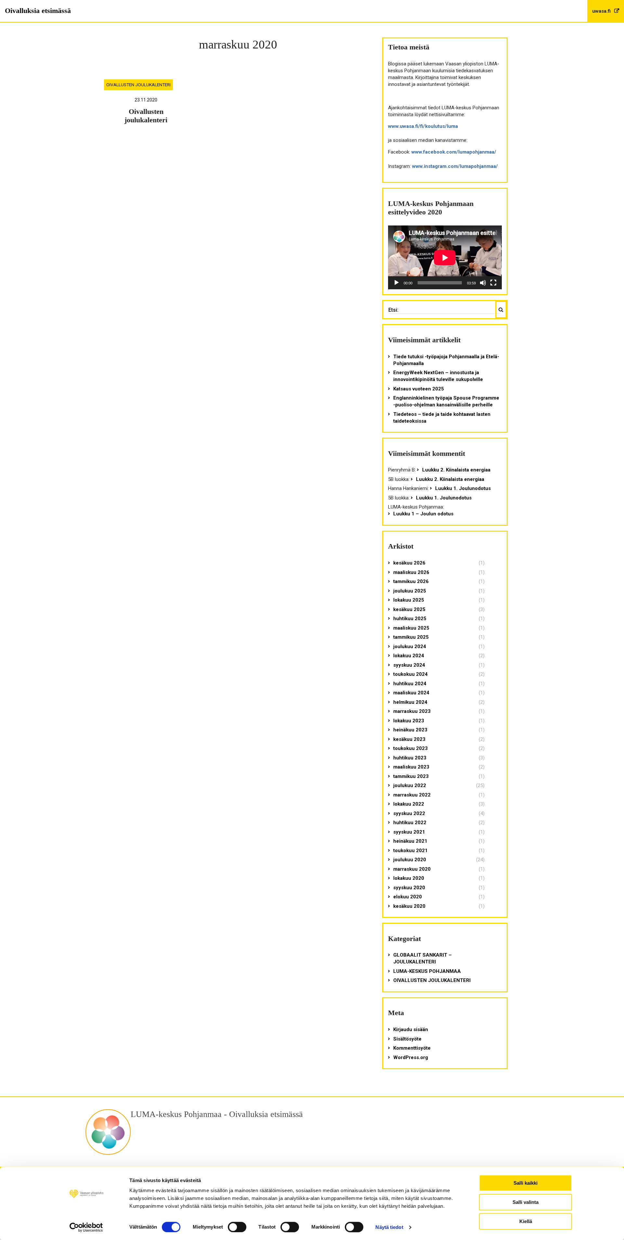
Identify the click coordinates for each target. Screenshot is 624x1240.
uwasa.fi (602, 11)
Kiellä (525, 1221)
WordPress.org (410, 1057)
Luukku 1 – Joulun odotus (423, 514)
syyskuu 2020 (409, 888)
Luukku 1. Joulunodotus (463, 488)
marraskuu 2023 (412, 711)
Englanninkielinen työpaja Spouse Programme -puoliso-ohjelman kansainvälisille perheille (446, 401)
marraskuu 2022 (412, 795)
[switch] (237, 1227)
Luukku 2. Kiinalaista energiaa (456, 470)
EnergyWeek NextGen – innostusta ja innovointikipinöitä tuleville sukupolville (438, 376)
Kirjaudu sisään (410, 1029)
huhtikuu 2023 (409, 758)
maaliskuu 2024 (411, 693)
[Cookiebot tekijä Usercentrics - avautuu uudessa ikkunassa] (86, 1227)
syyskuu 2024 (409, 665)
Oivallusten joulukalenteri (138, 84)
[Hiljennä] (483, 282)
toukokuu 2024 (410, 674)
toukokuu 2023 (410, 748)
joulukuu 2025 (409, 591)
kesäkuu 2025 (409, 609)
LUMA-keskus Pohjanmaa (427, 971)
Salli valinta (526, 1202)
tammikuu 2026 (411, 581)
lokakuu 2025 (408, 600)
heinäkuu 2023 (410, 730)
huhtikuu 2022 (409, 822)
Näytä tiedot (389, 1227)
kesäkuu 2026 (409, 563)
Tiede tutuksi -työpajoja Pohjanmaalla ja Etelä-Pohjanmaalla (446, 360)
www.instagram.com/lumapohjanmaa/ (455, 166)
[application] (445, 257)
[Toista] (396, 282)
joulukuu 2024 (409, 646)
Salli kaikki (526, 1183)
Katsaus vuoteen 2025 (418, 389)
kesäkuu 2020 (409, 906)
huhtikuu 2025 (409, 618)
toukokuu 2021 (410, 850)
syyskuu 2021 (409, 832)
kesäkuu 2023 (409, 739)
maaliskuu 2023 (411, 767)
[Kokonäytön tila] (493, 282)
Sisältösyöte (407, 1039)
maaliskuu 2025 (411, 628)
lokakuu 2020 (408, 878)
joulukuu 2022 (409, 785)
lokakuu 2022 (408, 804)
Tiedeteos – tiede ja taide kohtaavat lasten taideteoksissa (441, 417)
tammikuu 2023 (411, 776)
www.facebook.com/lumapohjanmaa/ (453, 152)
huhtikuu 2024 (409, 684)
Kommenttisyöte (412, 1048)
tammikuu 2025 (411, 637)
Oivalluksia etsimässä (38, 11)
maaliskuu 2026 (411, 572)
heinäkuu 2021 (410, 841)
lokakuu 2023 (408, 721)
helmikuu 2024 (410, 702)
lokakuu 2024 (408, 656)
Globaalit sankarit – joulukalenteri (422, 958)
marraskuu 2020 (412, 869)
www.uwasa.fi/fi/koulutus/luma (423, 126)
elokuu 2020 (407, 897)
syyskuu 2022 (409, 813)
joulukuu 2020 (409, 860)
